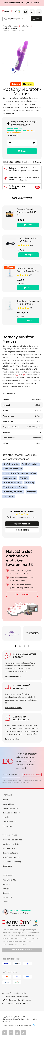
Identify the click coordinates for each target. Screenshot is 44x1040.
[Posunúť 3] (24, 646)
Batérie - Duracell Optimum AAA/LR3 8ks (26, 212)
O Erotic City (7, 897)
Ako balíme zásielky (10, 844)
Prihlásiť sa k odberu (32, 775)
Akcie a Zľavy (8, 804)
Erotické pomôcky (12, 469)
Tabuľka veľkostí (9, 822)
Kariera (5, 902)
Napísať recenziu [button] (22, 524)
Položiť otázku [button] (22, 530)
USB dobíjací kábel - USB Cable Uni (28, 239)
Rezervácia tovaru (10, 853)
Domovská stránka (10, 26)
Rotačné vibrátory (9, 28)
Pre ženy (24, 478)
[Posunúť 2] (20, 646)
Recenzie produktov (11, 813)
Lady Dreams (9, 478)
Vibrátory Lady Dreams (15, 487)
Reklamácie (7, 866)
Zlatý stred (8, 496)
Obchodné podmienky (11, 862)
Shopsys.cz (27, 1025)
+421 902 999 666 (20, 911)
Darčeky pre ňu (11, 464)
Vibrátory (26, 26)
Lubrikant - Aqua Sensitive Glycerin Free (28, 269)
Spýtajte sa (7, 826)
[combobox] (16, 18)
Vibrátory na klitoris (13, 492)
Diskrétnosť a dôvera (11, 857)
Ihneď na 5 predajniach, (21, 131)
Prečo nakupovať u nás (12, 840)
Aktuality (6, 884)
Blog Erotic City (9, 880)
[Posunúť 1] (15, 646)
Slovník (5, 817)
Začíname (31, 492)
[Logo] (11, 11)
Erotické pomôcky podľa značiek (19, 473)
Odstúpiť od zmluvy (22, 950)
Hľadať (5, 800)
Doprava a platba (9, 849)
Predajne (6, 889)
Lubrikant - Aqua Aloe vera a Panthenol (28, 302)
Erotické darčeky (30, 464)
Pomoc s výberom (10, 808)
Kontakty (6, 893)
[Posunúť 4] (28, 646)
